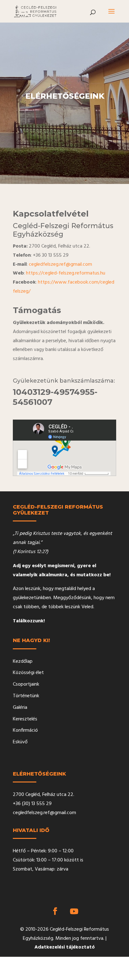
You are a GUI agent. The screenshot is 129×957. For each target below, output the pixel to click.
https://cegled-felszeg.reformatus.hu (65, 273)
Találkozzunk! (29, 621)
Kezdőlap (23, 661)
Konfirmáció (25, 730)
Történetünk (26, 696)
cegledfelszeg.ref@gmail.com (60, 264)
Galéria (20, 707)
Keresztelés (25, 719)
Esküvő (20, 742)
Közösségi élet (28, 673)
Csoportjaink (26, 684)
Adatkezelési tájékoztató (64, 947)
